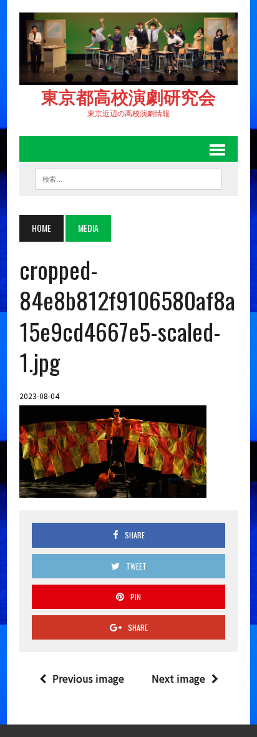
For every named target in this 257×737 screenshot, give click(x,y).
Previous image (88, 678)
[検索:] (128, 177)
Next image (178, 678)
